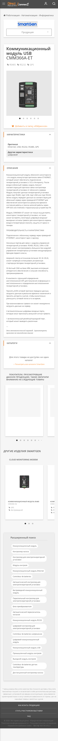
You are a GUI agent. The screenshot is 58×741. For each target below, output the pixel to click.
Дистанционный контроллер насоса (28, 672)
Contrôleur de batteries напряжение (27, 634)
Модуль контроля (20, 565)
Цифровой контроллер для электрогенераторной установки (26, 627)
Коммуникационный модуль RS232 (27, 620)
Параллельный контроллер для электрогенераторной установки (26, 599)
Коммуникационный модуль (25, 546)
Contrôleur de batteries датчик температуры (25, 665)
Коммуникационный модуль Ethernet (28, 571)
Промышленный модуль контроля (27, 653)
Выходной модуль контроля (24, 659)
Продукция (28, 32)
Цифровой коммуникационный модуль (26, 640)
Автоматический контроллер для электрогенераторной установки (26, 583)
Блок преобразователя (22, 606)
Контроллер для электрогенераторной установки (29, 558)
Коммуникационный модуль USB (26, 648)
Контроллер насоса (21, 551)
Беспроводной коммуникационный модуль (27, 591)
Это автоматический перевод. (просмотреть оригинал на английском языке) (26, 331)
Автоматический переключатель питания (26, 613)
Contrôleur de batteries (22, 576)
